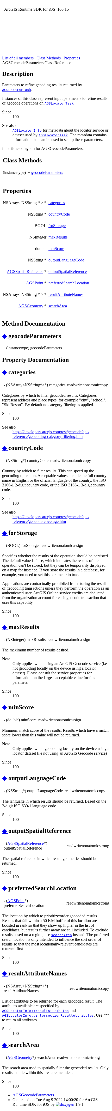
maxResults (57, 237)
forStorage (57, 225)
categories (56, 202)
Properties (72, 58)
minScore (56, 248)
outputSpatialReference (67, 271)
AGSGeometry (30, 306)
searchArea (57, 306)
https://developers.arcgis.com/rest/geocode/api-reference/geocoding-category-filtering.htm (51, 434)
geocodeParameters (47, 172)
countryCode (59, 214)
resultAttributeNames (65, 294)
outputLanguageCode (66, 260)
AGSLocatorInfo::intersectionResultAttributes (48, 1015)
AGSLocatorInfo (27, 130)
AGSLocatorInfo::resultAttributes (35, 1011)
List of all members (18, 58)
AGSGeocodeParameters (33, 1095)
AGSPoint (34, 283)
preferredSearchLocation (68, 283)
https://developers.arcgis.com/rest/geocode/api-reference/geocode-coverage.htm (51, 519)
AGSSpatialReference (25, 271)
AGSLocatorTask (16, 90)
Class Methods (48, 58)
